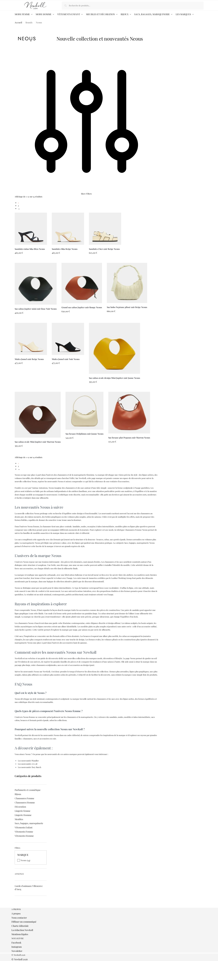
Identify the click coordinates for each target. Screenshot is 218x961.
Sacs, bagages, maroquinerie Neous (139, 543)
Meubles (19, 819)
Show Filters (86, 193)
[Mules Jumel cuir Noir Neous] (68, 339)
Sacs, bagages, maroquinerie (29, 823)
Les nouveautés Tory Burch (29, 767)
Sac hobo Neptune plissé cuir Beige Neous (127, 307)
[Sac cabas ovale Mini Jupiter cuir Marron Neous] (38, 415)
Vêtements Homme (24, 835)
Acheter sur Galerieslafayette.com (30, 259)
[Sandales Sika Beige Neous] (68, 229)
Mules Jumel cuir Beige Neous (29, 359)
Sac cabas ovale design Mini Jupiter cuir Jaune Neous (114, 378)
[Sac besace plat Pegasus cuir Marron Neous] (129, 412)
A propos (15, 913)
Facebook (16, 942)
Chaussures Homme (25, 802)
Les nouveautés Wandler (28, 760)
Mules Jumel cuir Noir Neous (66, 359)
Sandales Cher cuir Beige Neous (104, 249)
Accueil (18, 22)
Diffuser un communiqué (23, 921)
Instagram (16, 946)
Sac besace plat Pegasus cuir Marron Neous (129, 437)
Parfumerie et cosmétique (28, 789)
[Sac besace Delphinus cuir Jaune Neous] (84, 411)
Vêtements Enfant (23, 827)
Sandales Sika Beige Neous (64, 249)
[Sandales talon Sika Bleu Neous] (31, 229)
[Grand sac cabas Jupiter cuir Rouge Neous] (81, 283)
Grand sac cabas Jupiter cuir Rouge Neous (81, 307)
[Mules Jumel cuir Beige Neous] (31, 339)
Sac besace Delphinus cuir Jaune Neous (84, 433)
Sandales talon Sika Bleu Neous (30, 249)
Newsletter (16, 950)
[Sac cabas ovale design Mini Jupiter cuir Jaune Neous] (114, 348)
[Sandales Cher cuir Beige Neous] (105, 229)
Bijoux (18, 794)
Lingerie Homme (23, 815)
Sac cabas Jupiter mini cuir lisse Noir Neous (36, 308)
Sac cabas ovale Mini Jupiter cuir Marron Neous (38, 441)
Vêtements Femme (24, 831)
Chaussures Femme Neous (136, 530)
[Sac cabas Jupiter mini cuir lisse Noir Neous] (36, 284)
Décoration (20, 806)
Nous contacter (19, 917)
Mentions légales (19, 934)
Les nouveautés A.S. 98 (27, 764)
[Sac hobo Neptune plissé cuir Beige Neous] (127, 283)
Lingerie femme (22, 810)
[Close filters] (16, 906)
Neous (23, 860)
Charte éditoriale (20, 925)
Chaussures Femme (24, 798)
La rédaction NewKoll (22, 930)
